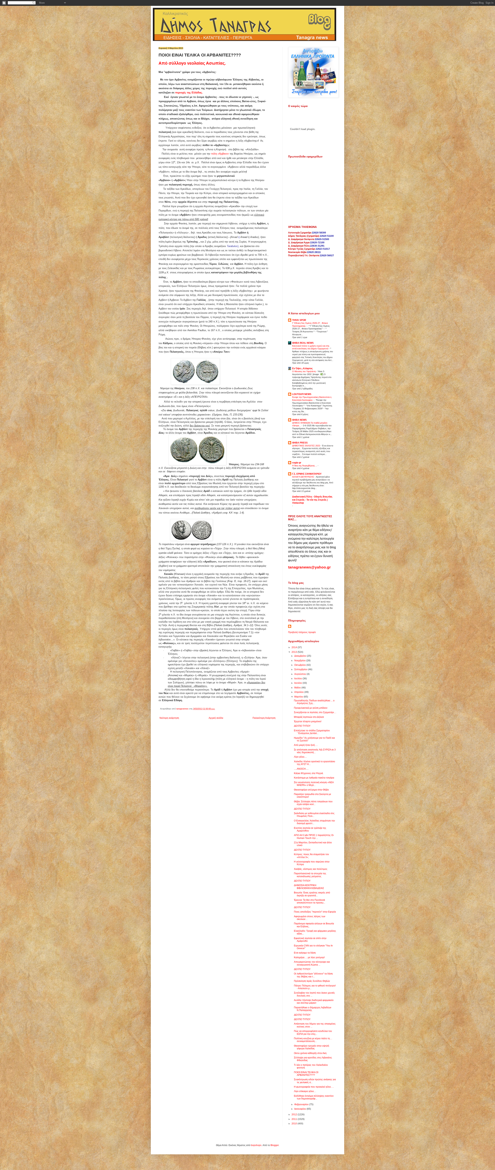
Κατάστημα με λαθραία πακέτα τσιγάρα (314, 777)
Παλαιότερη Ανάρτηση (264, 718)
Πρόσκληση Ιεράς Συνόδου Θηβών (312, 981)
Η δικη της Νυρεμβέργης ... (305, 465)
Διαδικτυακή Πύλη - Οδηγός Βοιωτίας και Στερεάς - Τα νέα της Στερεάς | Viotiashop (312, 499)
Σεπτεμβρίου (301, 669)
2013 (295, 652)
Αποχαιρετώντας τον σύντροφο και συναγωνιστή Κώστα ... (312, 963)
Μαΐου (297, 687)
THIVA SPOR (299, 320)
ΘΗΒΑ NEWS (299, 420)
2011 (295, 1119)
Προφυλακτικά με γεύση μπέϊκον (310, 708)
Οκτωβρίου (300, 665)
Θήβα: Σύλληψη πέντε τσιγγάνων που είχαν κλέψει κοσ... (313, 803)
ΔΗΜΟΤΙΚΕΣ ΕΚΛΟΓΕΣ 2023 (306, 445)
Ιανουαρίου (300, 1109)
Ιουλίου (298, 678)
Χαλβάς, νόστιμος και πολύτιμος (310, 869)
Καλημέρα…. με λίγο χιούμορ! (309, 957)
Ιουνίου (298, 683)
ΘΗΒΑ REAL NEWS (303, 343)
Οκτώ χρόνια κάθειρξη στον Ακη (310, 1053)
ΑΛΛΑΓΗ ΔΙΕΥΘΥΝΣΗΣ (303, 477)
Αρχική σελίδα (216, 718)
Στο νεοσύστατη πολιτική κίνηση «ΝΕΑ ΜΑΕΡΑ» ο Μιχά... (314, 783)
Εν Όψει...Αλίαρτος (302, 368)
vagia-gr (296, 462)
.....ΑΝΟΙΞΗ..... (301, 768)
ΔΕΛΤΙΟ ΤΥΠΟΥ (302, 726)
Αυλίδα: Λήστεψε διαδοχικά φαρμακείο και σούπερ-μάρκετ (314, 1001)
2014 (295, 647)
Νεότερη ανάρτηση (169, 718)
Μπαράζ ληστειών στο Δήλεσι (309, 717)
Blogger (275, 1145)
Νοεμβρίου (300, 660)
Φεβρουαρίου (301, 1104)
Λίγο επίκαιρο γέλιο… (305, 1091)
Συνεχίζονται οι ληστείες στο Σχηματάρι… (315, 712)
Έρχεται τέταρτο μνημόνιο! (307, 721)
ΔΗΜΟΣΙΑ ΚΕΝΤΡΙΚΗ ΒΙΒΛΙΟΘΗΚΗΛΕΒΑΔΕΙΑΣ (309, 886)
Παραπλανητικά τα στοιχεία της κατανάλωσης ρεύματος (310, 875)
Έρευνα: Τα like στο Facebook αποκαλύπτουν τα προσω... (309, 901)
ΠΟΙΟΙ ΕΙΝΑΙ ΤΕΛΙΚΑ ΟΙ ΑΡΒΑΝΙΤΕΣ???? (306, 1073)
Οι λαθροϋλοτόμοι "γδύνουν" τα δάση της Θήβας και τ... (313, 975)
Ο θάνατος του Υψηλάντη (304, 371)
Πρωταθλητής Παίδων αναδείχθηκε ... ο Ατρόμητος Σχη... (314, 702)
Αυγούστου (300, 674)
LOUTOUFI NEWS (301, 394)
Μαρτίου (299, 696)
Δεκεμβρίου (300, 656)
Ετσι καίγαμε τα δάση (305, 952)
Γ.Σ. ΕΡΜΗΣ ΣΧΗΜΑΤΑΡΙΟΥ (307, 474)
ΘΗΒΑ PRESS (300, 442)
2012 (295, 1114)
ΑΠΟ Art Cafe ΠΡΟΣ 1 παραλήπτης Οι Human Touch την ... (314, 836)
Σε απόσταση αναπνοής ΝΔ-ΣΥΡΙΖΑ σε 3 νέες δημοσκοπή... (315, 751)
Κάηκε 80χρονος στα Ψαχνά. (308, 773)
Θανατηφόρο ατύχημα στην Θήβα (311, 789)
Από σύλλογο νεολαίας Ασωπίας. (192, 63)
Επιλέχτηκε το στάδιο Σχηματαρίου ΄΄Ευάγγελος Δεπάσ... (312, 732)
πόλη (220, 153)
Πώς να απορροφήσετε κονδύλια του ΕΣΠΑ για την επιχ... (313, 1032)
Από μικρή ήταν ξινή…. (306, 745)
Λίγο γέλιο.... (300, 757)
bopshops (256, 1145)
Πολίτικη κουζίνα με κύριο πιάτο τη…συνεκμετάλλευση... (313, 1040)
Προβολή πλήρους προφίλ (302, 632)
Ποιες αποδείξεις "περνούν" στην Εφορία (315, 911)
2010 (295, 1123)
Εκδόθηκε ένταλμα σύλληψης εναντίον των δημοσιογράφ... (314, 1097)
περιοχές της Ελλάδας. (189, 92)
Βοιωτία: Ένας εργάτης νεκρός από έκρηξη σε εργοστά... (312, 894)
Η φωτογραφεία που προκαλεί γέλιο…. (314, 1086)
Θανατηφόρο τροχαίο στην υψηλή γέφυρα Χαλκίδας (311, 1047)
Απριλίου (299, 692)
